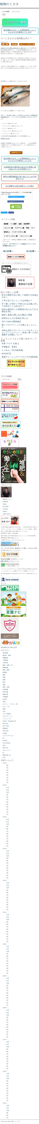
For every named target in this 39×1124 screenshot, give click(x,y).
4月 (7, 775)
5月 (7, 772)
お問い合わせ (7, 514)
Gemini (9, 192)
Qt (3, 738)
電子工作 (5, 748)
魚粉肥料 (27, 224)
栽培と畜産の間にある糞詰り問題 (17, 315)
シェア (11, 212)
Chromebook (6, 743)
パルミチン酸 (8, 228)
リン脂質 (13, 224)
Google (5, 733)
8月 (7, 765)
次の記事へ (32, 251)
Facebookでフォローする (15, 201)
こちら (14, 540)
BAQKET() (6, 353)
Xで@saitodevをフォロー (16, 196)
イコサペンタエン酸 (11, 236)
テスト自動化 (7, 713)
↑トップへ (17, 1121)
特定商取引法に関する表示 (9, 647)
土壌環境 (5, 660)
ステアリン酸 (19, 228)
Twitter (5, 504)
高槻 (4, 709)
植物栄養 (5, 667)
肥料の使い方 (7, 755)
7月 (7, 768)
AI (3, 752)
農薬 (4, 675)
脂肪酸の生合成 (5, 138)
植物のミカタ (9, 4)
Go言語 (5, 740)
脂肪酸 (6, 224)
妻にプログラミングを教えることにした (19, 326)
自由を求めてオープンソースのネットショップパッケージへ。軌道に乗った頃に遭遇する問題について (20, 332)
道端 (4, 684)
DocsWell (5, 506)
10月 (7, 792)
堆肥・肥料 (5, 44)
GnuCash (5, 731)
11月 (7, 790)
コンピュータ (7, 718)
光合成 (5, 699)
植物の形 (5, 694)
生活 (4, 757)
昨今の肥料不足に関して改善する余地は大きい (20, 296)
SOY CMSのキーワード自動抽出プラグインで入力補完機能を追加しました (19, 244)
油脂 (20, 224)
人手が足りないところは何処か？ (17, 300)
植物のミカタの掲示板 (16, 257)
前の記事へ (7, 251)
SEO (4, 745)
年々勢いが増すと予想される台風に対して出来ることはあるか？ (20, 305)
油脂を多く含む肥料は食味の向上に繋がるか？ (14, 48)
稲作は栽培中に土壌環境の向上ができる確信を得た (20, 310)
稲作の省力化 (4, 561)
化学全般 (14, 44)
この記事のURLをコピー (16, 152)
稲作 (4, 682)
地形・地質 (6, 687)
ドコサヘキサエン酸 (19, 232)
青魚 (27, 228)
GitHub (5, 511)
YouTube (5, 509)
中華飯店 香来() (9, 347)
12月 (7, 787)
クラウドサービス (8, 735)
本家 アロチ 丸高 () (10, 343)
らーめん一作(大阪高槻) (12, 350)
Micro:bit (5, 723)
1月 (7, 782)
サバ (32, 228)
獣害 (4, 677)
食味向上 (7, 232)
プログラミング (7, 716)
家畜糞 (5, 672)
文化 (4, 711)
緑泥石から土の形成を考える (15, 318)
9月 (7, 794)
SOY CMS (6, 726)
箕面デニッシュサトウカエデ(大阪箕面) (20, 357)
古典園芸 (5, 696)
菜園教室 (5, 658)
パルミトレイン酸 (26, 236)
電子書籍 (5, 653)
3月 (7, 777)
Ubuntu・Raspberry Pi (9, 721)
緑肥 (4, 679)
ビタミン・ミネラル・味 (27, 44)
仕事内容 (5, 501)
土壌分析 (5, 662)
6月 (7, 770)
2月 (7, 780)
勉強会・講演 (7, 655)
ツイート (4, 212)
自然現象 (5, 689)
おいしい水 (6, 706)
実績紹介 (5, 728)
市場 (4, 701)
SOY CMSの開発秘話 (11, 321)
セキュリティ (7, 750)
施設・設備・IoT (8, 665)
